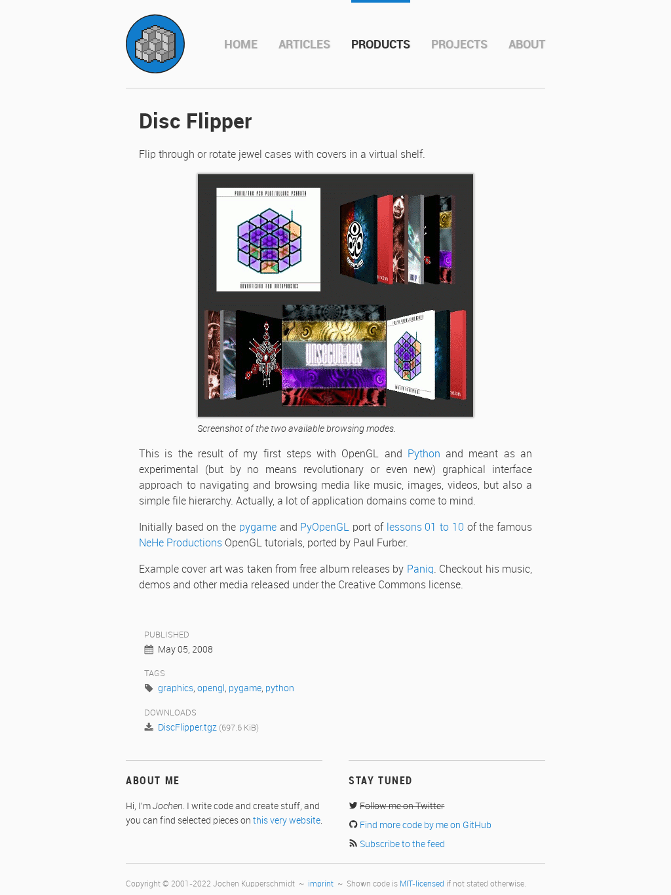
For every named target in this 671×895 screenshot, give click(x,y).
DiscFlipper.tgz (187, 728)
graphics (175, 688)
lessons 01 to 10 (425, 527)
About (526, 45)
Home (241, 45)
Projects (459, 45)
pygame (258, 527)
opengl (211, 688)
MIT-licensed (422, 884)
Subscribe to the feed (402, 844)
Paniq (420, 569)
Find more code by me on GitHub (425, 825)
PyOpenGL (324, 527)
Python (424, 454)
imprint (321, 884)
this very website (286, 821)
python (279, 688)
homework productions (155, 43)
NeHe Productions (180, 543)
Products (380, 45)
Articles (304, 45)
